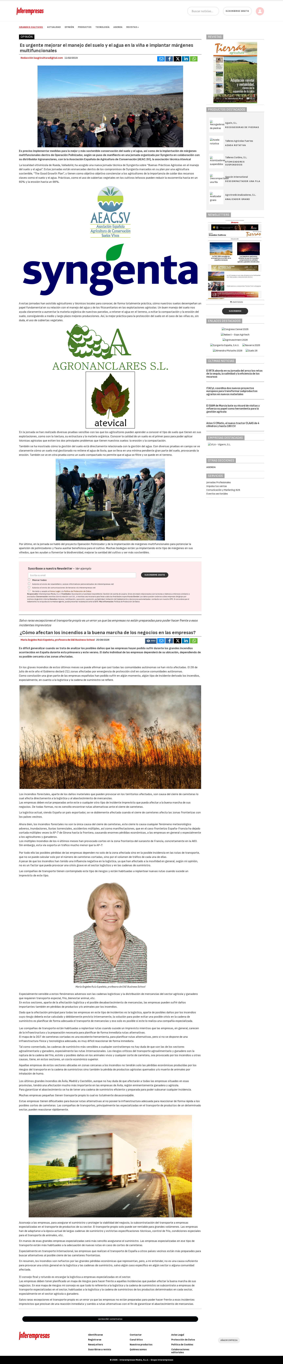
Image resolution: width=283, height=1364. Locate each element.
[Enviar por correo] (161, 58)
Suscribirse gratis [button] (237, 11)
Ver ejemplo (83, 569)
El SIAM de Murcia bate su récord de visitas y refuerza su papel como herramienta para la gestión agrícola (233, 408)
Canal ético (136, 1339)
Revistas (131, 27)
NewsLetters (95, 1344)
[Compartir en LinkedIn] (185, 58)
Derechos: (54, 599)
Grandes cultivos (31, 27)
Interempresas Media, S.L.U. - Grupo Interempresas (146, 1359)
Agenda (118, 27)
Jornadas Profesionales (218, 482)
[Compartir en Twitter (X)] (177, 58)
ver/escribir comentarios (110, 1319)
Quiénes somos (138, 1349)
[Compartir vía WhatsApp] (194, 58)
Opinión (69, 27)
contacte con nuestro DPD (162, 599)
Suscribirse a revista (99, 1349)
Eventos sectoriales (217, 493)
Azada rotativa (235, 145)
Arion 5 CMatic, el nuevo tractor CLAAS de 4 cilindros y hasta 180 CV (232, 425)
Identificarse (95, 1334)
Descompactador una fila (242, 181)
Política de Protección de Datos (77, 591)
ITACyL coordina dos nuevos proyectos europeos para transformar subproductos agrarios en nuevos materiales (231, 391)
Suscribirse (235, 311)
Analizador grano (237, 199)
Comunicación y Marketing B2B (223, 490)
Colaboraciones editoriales (180, 1351)
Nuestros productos (141, 1344)
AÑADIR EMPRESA (228, 1340)
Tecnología (102, 27)
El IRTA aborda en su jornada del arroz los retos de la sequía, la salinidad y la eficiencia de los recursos (234, 373)
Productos (85, 27)
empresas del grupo (175, 597)
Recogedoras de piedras (242, 127)
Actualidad (54, 27)
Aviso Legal (55, 591)
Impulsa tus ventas (216, 486)
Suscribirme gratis (154, 575)
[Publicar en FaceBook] (169, 58)
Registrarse (94, 1339)
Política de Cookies (182, 1344)
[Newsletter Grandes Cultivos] (252, 259)
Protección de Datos (183, 1339)
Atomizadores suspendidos (235, 163)
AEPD (96, 602)
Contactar (136, 1334)
